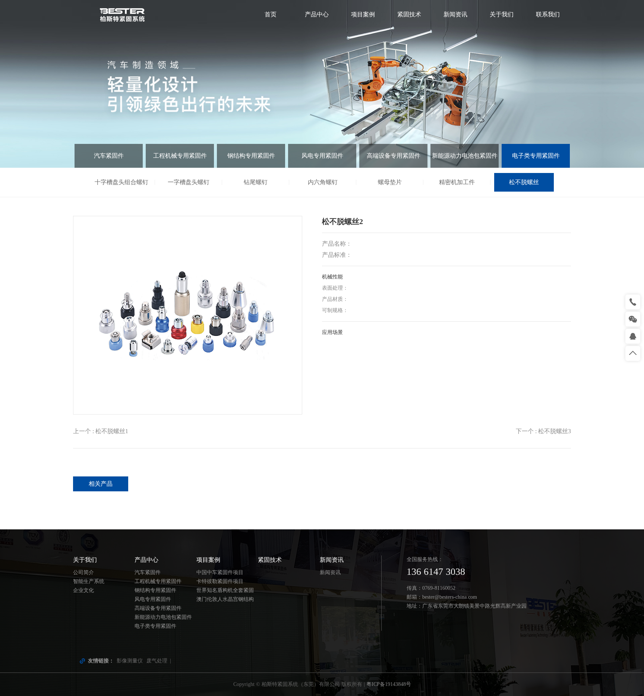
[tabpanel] (322, 84)
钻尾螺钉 (256, 182)
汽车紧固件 (109, 155)
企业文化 (83, 590)
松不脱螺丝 (524, 182)
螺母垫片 (390, 182)
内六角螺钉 (323, 182)
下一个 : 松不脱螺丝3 (543, 431)
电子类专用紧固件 (536, 155)
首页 (271, 14)
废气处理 (156, 661)
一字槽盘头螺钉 (188, 182)
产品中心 (317, 14)
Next (596, 84)
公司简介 (83, 572)
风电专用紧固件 (322, 155)
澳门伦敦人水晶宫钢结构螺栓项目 (225, 600)
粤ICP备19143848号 (388, 684)
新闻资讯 (455, 14)
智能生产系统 (88, 581)
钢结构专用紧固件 (251, 155)
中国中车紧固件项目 (219, 572)
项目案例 (363, 14)
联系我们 (548, 14)
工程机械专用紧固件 (180, 155)
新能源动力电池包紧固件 (465, 155)
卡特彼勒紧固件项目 (219, 581)
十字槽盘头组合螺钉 (121, 182)
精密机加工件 (457, 182)
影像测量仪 (130, 661)
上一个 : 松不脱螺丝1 (100, 431)
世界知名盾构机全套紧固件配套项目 (225, 591)
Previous (48, 84)
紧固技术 (409, 14)
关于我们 (502, 14)
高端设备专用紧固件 (393, 155)
